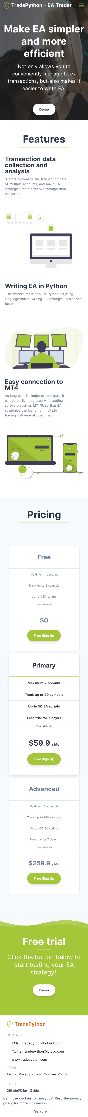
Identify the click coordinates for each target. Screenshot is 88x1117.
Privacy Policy (30, 1074)
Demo (44, 109)
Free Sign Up (44, 635)
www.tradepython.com (29, 1059)
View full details (44, 604)
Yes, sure (40, 1111)
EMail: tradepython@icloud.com (36, 1043)
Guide (34, 1090)
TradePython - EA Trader (41, 5)
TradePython (29, 1024)
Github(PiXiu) (17, 1090)
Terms (11, 1074)
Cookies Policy (55, 1074)
